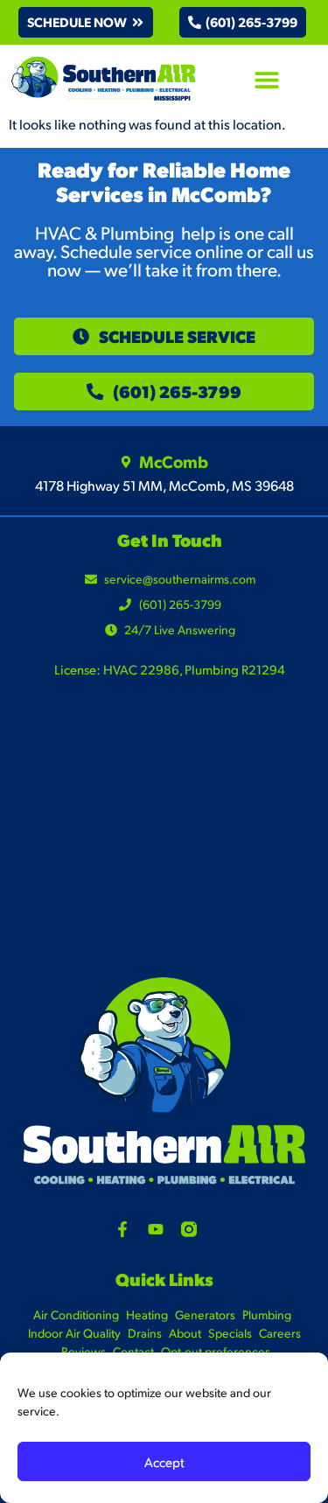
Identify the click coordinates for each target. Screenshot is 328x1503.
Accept (164, 1461)
